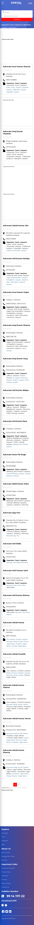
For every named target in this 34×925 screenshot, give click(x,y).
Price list (4, 879)
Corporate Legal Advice (20, 742)
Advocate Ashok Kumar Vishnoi (13, 686)
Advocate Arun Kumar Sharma (16, 67)
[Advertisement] (17, 52)
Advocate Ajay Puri (11, 513)
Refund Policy (6, 883)
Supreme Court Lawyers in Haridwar (10, 30)
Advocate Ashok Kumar (13, 623)
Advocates (12, 27)
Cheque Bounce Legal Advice (16, 776)
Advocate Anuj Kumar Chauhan (13, 132)
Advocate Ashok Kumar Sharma (13, 751)
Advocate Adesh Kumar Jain (16, 226)
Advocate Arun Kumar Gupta (16, 292)
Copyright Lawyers (12, 92)
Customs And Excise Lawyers (16, 250)
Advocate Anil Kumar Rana (15, 421)
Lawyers (28, 473)
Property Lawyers (24, 673)
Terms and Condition (8, 868)
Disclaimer (4, 876)
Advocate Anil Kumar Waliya (16, 390)
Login (30, 3)
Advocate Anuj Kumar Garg (15, 359)
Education (4, 833)
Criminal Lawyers (21, 639)
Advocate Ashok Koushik (14, 654)
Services (4, 860)
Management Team (8, 856)
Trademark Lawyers (19, 90)
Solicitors (9, 476)
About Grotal (5, 852)
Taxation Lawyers (18, 380)
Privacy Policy (6, 872)
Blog (3, 844)
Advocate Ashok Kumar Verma (17, 719)
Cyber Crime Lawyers (13, 87)
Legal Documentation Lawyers (16, 277)
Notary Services (11, 673)
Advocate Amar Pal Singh (14, 455)
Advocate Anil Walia (12, 544)
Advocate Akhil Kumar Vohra (16, 484)
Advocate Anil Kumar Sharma (16, 595)
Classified (4, 841)
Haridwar (4, 27)
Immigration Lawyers (13, 280)
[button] (16, 3)
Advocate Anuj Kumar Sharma (16, 325)
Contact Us (5, 887)
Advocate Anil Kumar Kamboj (16, 259)
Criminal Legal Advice (19, 646)
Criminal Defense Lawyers (15, 473)
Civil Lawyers (10, 639)
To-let (3, 837)
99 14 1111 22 (15, 896)
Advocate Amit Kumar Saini (15, 571)
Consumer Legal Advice (20, 774)
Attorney (16, 476)
